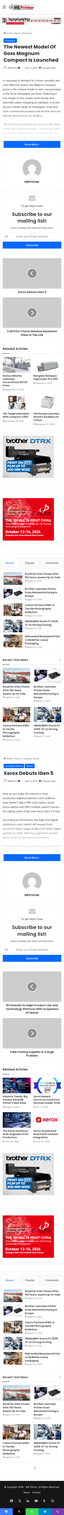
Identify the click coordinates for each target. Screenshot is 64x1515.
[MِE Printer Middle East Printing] (22, 6)
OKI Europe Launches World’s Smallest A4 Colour (46, 417)
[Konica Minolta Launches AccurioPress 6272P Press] (17, 365)
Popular (29, 563)
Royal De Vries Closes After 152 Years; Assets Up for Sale (42, 575)
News (18, 33)
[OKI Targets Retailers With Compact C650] (17, 402)
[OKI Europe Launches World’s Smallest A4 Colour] (47, 402)
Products (27, 33)
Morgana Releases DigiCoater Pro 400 (45, 377)
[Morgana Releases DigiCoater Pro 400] (47, 365)
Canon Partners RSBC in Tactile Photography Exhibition (39, 608)
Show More (31, 144)
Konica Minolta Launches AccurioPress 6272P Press (15, 380)
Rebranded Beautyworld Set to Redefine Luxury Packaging (42, 640)
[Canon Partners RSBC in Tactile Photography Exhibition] (13, 609)
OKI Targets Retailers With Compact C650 (16, 415)
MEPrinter (12, 68)
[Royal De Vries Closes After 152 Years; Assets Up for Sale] (13, 578)
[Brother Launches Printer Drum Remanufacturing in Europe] (13, 593)
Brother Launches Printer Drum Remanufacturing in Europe (41, 592)
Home (9, 33)
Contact (36, 1492)
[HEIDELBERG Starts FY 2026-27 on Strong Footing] (13, 626)
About (26, 1492)
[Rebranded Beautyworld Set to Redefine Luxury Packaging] (13, 641)
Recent (10, 563)
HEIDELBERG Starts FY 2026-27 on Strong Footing (42, 623)
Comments (52, 563)
